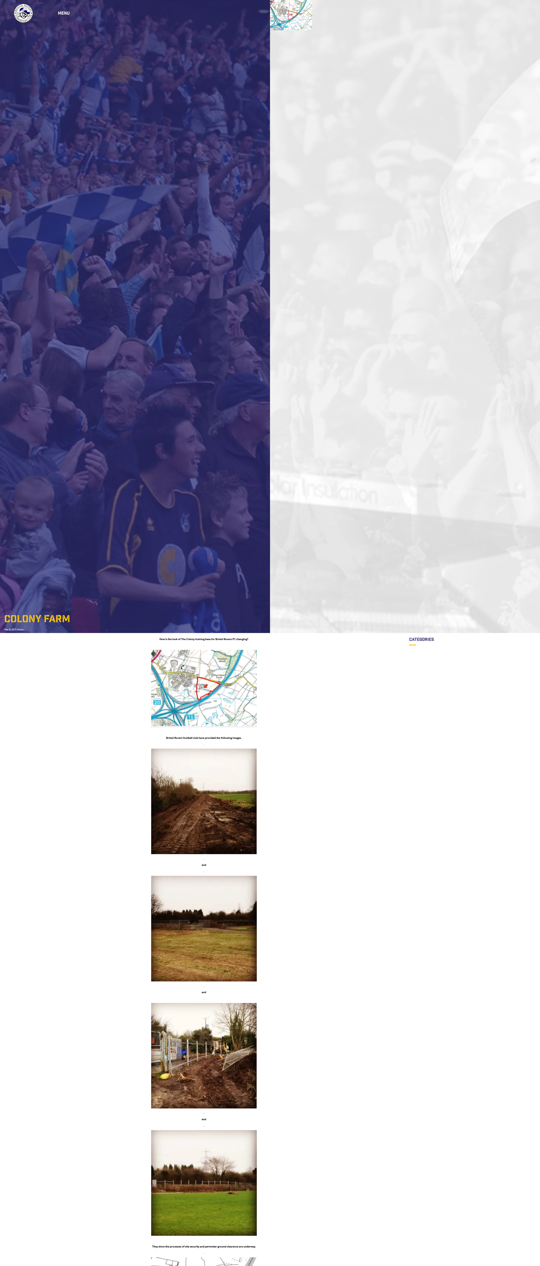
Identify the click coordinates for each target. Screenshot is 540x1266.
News (20, 629)
